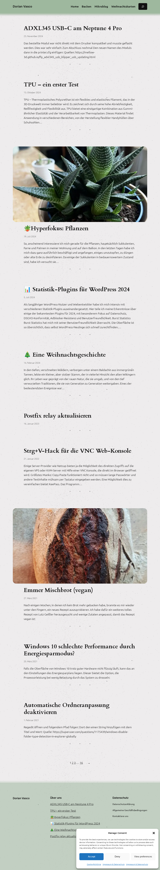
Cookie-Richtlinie (94, 864)
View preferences (143, 856)
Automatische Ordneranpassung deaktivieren (67, 709)
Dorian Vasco (22, 6)
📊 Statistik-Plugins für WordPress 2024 (77, 289)
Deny (117, 856)
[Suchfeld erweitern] (142, 6)
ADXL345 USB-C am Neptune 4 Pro (73, 28)
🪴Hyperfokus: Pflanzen (56, 228)
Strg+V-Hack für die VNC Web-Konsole (77, 451)
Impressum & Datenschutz (114, 864)
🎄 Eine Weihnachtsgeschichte (65, 354)
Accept (91, 856)
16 (81, 762)
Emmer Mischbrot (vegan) (58, 590)
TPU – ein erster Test (51, 84)
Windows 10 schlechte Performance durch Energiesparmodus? (79, 650)
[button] (153, 833)
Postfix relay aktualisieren (57, 415)
